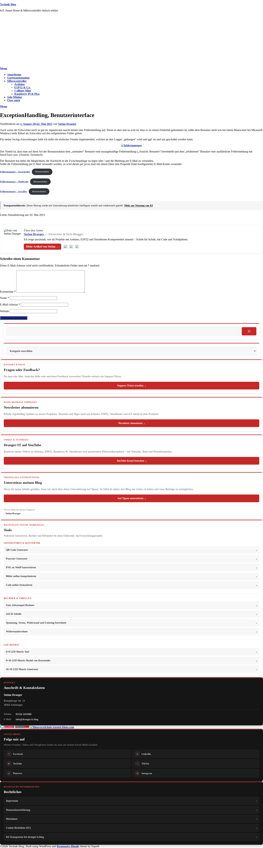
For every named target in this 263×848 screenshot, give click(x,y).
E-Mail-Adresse (10, 304)
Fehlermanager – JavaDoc (13, 191)
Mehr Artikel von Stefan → (42, 246)
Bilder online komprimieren (21, 576)
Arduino (19, 84)
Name (4, 297)
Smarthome (14, 74)
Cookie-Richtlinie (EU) (18, 827)
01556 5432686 (23, 714)
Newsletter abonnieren (130, 423)
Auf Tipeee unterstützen (130, 498)
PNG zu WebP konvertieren (21, 567)
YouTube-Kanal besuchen (130, 460)
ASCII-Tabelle (13, 614)
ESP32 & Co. (22, 87)
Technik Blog (8, 4)
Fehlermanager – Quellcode (14, 181)
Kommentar (8, 291)
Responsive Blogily (68, 846)
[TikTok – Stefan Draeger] (77, 247)
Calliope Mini (22, 90)
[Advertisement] (131, 40)
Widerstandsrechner (17, 631)
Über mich (13, 100)
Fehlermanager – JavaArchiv (15, 171)
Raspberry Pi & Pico (27, 93)
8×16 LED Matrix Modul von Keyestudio (28, 660)
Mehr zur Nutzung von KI (138, 205)
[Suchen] (249, 331)
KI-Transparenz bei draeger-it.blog (25, 836)
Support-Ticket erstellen (130, 385)
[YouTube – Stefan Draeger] (66, 247)
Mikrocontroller (17, 81)
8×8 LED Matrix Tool (17, 651)
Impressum (12, 800)
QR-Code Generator (17, 550)
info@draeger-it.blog (27, 719)
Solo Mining (14, 97)
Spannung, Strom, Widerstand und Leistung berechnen (36, 622)
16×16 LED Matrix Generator (22, 669)
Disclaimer (12, 818)
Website (4, 311)
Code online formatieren (19, 585)
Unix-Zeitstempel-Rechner (20, 605)
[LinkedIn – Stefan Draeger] (71, 247)
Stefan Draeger (67, 123)
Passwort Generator (16, 558)
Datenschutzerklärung (18, 809)
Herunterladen (42, 171)
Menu (3, 68)
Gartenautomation (18, 77)
